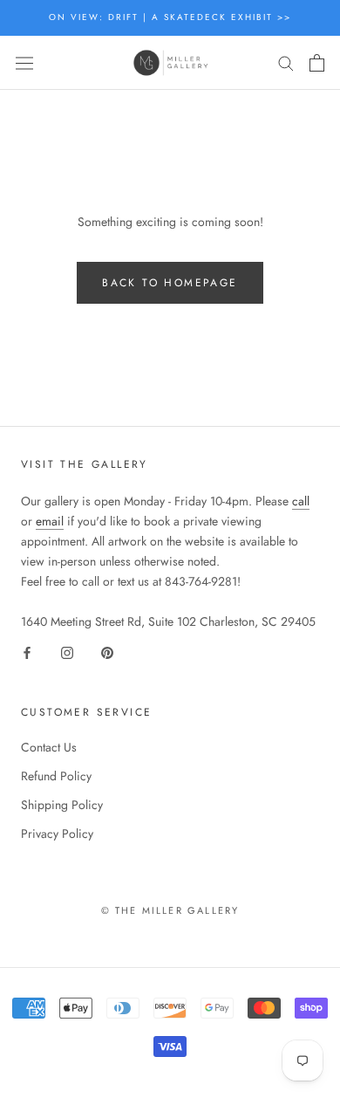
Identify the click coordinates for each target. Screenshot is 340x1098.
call (300, 501)
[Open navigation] (24, 63)
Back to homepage (169, 283)
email (50, 521)
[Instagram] (67, 652)
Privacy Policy (57, 833)
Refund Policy (56, 776)
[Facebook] (27, 652)
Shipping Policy (62, 804)
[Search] (286, 62)
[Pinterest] (107, 652)
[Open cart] (316, 63)
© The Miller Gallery (170, 910)
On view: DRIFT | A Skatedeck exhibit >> (170, 17)
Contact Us (49, 747)
